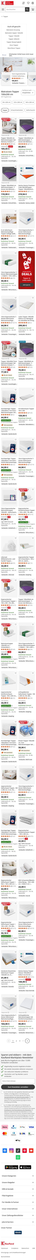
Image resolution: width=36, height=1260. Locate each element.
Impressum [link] (4, 1248)
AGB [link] (33, 1248)
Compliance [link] (14, 1248)
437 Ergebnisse (6, 97)
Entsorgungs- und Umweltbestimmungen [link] (13, 1252)
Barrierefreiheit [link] (5, 1257)
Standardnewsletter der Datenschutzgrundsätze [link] (16, 1097)
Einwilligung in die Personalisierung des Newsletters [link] (17, 1110)
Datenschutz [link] (25, 1248)
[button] (6, 102)
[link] (23, 3)
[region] (18, 71)
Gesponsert (30, 59)
